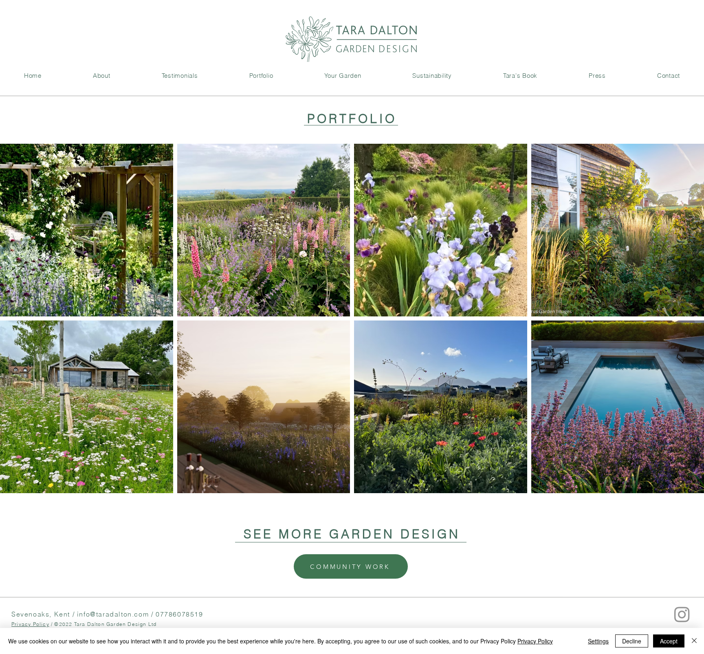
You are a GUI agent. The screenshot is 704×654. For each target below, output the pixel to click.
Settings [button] (598, 641)
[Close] (694, 640)
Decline (631, 641)
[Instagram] (682, 614)
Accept (669, 641)
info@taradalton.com (113, 614)
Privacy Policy (30, 624)
